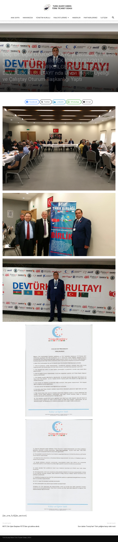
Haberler (76, 18)
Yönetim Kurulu (43, 18)
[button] (113, 18)
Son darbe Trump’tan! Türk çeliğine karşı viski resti (96, 526)
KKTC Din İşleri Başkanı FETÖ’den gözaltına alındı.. (21, 526)
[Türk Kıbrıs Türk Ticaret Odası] (59, 7)
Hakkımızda (28, 18)
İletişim (104, 18)
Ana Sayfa (15, 18)
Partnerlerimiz (90, 18)
